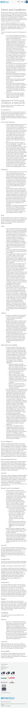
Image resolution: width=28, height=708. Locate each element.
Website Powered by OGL (5, 701)
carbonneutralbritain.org (5, 692)
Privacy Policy (3, 668)
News (2, 669)
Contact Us (3, 666)
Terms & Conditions (4, 667)
